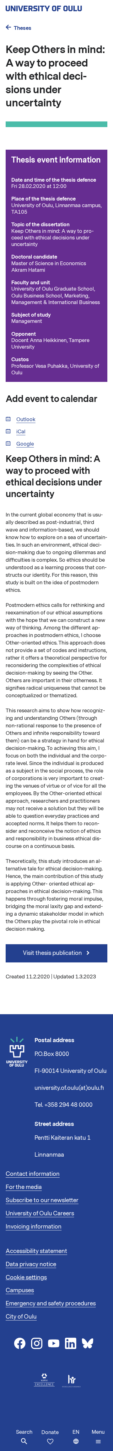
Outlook (25, 419)
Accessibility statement (36, 1251)
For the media (24, 1187)
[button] (98, 1437)
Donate (50, 1432)
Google (25, 444)
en (81, 1440)
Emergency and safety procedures (51, 1303)
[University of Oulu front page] (56, 6)
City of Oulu (21, 1317)
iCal (20, 432)
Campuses (20, 1290)
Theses (22, 28)
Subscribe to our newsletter (42, 1200)
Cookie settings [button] (26, 1277)
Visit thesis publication (53, 953)
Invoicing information (34, 1227)
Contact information (33, 1174)
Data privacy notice (31, 1264)
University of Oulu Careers (40, 1213)
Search (24, 1432)
